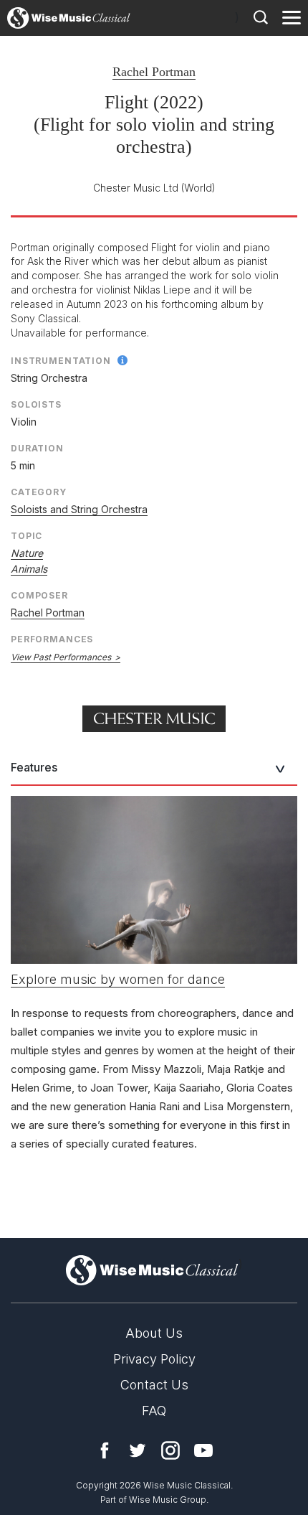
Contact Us (154, 1384)
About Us (154, 1333)
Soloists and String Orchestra (79, 509)
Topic (26, 535)
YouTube (203, 1450)
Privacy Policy (154, 1358)
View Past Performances (61, 657)
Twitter (137, 1450)
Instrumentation (61, 360)
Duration (37, 448)
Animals (29, 569)
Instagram (170, 1450)
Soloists (36, 404)
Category (39, 492)
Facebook (104, 1450)
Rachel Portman (154, 72)
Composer (39, 595)
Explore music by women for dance (118, 979)
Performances (52, 639)
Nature (27, 553)
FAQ (154, 1410)
